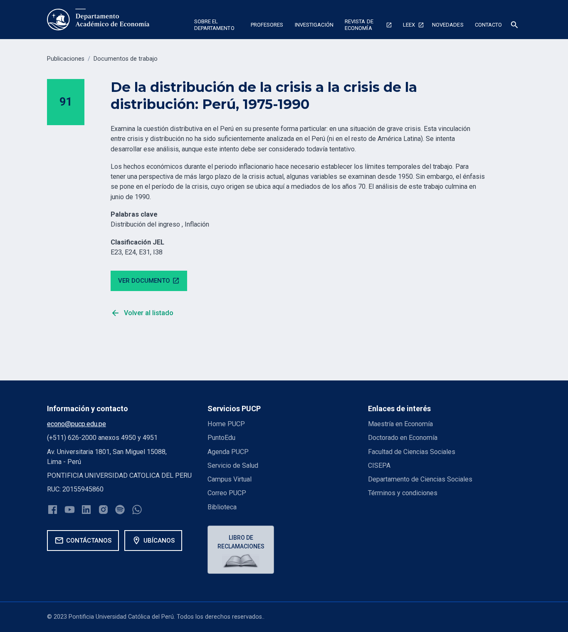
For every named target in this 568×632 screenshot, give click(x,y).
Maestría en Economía (400, 424)
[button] (216, 26)
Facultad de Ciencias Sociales (411, 452)
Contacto (488, 25)
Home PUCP (226, 424)
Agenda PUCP (228, 452)
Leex (409, 25)
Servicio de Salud (232, 465)
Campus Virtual (229, 479)
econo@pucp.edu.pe (76, 424)
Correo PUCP (226, 493)
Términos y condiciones (402, 493)
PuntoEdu (221, 438)
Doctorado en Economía (402, 438)
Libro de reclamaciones (240, 542)
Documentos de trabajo (126, 58)
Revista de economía (359, 24)
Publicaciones (65, 58)
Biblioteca (222, 507)
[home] (98, 19)
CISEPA (379, 465)
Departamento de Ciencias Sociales (420, 479)
